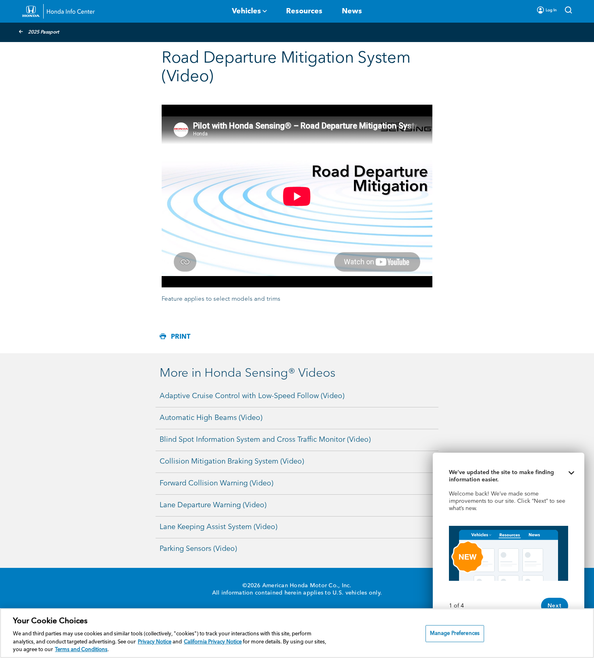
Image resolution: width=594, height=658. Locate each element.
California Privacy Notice (213, 642)
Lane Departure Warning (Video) (213, 505)
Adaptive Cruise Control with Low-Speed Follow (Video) (252, 396)
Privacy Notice (154, 642)
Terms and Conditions (81, 649)
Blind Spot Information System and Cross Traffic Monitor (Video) (265, 439)
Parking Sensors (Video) (198, 549)
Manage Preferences (455, 633)
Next (555, 606)
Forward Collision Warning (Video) (216, 483)
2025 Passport (43, 32)
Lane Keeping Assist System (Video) (218, 527)
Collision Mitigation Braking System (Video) (232, 461)
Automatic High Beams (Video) (211, 418)
